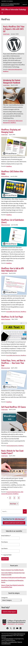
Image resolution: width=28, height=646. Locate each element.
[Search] (25, 511)
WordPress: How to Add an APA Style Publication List (12, 269)
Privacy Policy (4, 642)
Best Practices (11, 120)
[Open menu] (2, 13)
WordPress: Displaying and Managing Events (10, 130)
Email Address (6, 535)
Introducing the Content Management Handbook (11, 81)
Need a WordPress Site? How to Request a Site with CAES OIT (13, 29)
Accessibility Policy (12, 642)
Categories (4, 597)
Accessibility (9, 311)
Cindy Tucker (6, 34)
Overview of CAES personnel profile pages (13, 577)
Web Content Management (15, 69)
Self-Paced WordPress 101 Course (13, 407)
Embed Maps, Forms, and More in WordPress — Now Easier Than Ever (13, 363)
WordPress (5, 71)
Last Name (4, 548)
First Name (4, 542)
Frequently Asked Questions (13, 492)
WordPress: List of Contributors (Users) (12, 221)
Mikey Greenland (5, 225)
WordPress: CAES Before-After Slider (12, 172)
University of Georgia (8, 638)
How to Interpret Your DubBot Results (12, 570)
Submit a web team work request (14, 523)
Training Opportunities (12, 445)
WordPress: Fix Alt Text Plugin (12, 316)
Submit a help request (9, 612)
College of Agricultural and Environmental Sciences (10, 4)
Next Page (14, 503)
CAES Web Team (19, 519)
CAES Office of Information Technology (13, 9)
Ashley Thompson (5, 319)
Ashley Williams (5, 176)
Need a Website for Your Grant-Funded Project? (12, 451)
